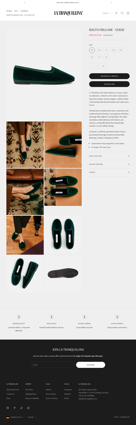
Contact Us (10, 394)
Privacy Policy (51, 394)
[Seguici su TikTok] (21, 408)
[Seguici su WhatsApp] (28, 408)
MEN (16, 11)
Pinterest (67, 394)
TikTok (66, 398)
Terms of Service (52, 398)
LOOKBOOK (24, 11)
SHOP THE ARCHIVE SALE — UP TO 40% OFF (20, 15)
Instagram (68, 389)
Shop (8, 398)
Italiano (105, 13)
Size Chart (29, 389)
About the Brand (12, 389)
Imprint (48, 389)
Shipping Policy (30, 394)
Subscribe (91, 365)
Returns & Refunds (32, 398)
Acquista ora (109, 84)
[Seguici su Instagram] (7, 408)
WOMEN (9, 11)
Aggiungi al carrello (109, 76)
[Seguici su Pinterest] (14, 408)
